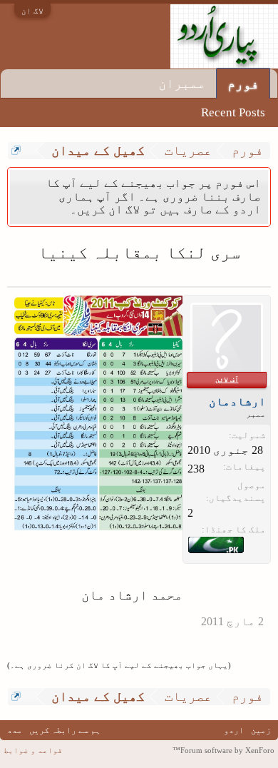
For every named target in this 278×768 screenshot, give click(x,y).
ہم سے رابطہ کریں (65, 730)
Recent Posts (233, 112)
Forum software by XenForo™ (223, 750)
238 (196, 469)
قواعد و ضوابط (33, 750)
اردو (234, 730)
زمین (261, 730)
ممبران (181, 83)
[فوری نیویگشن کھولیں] (16, 150)
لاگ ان (32, 10)
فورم (243, 83)
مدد (14, 730)
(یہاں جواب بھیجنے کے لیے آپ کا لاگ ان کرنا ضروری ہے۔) (119, 665)
